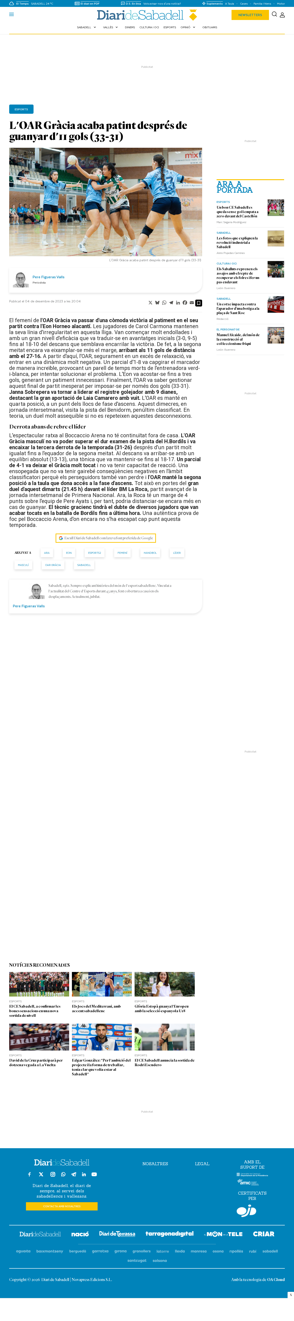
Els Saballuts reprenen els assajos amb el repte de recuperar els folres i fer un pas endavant (238, 275)
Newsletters (250, 14)
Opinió (188, 27)
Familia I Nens (262, 4)
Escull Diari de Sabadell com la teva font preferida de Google (108, 538)
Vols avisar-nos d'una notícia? (162, 4)
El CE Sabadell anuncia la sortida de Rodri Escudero (165, 1062)
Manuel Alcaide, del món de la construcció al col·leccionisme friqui (238, 339)
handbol (150, 553)
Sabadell (87, 27)
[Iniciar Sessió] (282, 15)
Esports (170, 27)
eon (69, 553)
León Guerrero (226, 288)
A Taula (229, 4)
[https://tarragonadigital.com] (170, 1235)
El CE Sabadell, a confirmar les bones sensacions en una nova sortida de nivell (34, 1010)
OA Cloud (276, 1280)
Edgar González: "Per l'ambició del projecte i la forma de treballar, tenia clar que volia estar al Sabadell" (101, 1067)
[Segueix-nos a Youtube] (94, 1176)
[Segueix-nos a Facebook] (29, 1176)
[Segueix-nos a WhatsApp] (63, 1175)
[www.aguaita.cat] (23, 1251)
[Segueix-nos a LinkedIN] (84, 1175)
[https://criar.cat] (263, 1234)
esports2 (94, 553)
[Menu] (11, 15)
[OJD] (246, 1211)
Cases (244, 4)
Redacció (223, 318)
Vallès (111, 27)
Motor (281, 4)
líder (177, 553)
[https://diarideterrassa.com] (117, 1235)
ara (47, 553)
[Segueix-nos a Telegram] (73, 1176)
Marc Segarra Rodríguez (231, 222)
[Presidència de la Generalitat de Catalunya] (252, 1175)
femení (122, 553)
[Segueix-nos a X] (41, 1176)
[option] (105, 206)
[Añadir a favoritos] (198, 303)
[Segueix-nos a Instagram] (52, 1176)
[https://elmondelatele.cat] (223, 1235)
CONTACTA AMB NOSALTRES (62, 1206)
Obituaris (209, 27)
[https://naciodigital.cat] (80, 1235)
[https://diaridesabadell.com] (40, 1235)
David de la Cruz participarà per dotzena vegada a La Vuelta (36, 1062)
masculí (23, 565)
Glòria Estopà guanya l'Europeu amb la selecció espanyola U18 (162, 1008)
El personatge (228, 329)
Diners (130, 27)
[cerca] (274, 14)
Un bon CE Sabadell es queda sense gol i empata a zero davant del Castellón (237, 212)
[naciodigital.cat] (50, 1251)
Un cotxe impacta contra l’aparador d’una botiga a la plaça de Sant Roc (238, 308)
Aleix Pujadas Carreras (231, 252)
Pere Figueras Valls (49, 277)
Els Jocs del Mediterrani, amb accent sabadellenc (96, 1008)
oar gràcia (53, 565)
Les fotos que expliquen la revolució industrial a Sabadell (237, 242)
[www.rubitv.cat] (253, 1251)
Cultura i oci (149, 27)
